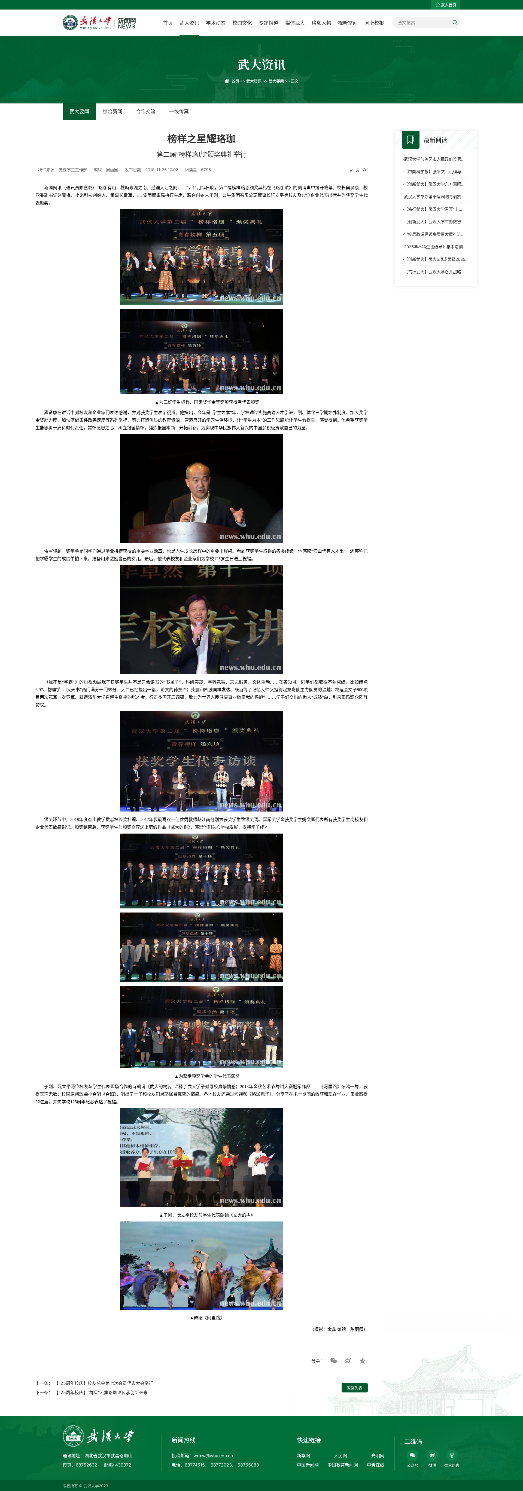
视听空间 (348, 23)
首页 (168, 23)
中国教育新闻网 (342, 1465)
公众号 (412, 1465)
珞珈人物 (321, 23)
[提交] (454, 22)
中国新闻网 (308, 1465)
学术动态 (216, 23)
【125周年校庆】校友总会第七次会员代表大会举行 (103, 1383)
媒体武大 (295, 23)
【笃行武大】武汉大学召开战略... (434, 271)
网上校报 (374, 23)
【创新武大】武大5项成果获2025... (436, 259)
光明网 (377, 1455)
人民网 (340, 1455)
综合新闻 (112, 111)
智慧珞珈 (452, 1465)
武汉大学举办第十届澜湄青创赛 (432, 196)
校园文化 (242, 23)
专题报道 (268, 23)
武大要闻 (276, 81)
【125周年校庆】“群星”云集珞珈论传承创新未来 (101, 1392)
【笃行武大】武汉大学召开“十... (433, 209)
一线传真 (179, 111)
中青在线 (375, 1465)
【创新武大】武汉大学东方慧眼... (434, 184)
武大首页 (448, 4)
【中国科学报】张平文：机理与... (434, 171)
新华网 (303, 1455)
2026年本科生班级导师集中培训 (433, 246)
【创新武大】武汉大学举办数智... (434, 221)
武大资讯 (189, 23)
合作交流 (146, 111)
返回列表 (354, 1387)
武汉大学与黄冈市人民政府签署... (434, 159)
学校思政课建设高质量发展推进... (434, 234)
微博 (432, 1465)
